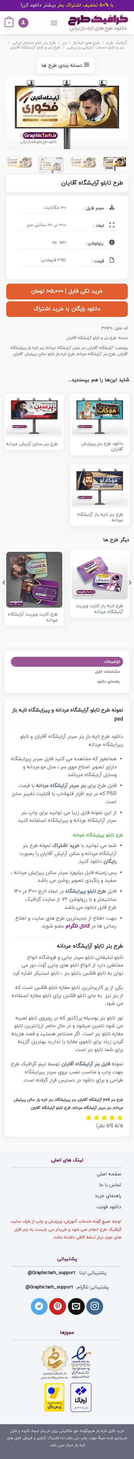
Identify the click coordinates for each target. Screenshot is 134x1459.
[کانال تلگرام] (39, 1306)
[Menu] (54, 22)
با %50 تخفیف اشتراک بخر (67, 5)
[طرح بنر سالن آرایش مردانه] (34, 416)
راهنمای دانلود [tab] (108, 681)
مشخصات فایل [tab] (107, 672)
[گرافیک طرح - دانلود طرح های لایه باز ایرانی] (98, 23)
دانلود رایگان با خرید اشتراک (67, 309)
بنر (64, 43)
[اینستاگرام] (94, 1306)
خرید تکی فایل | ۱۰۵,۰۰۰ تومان (67, 291)
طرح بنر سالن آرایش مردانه (32, 444)
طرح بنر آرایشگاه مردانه (96, 354)
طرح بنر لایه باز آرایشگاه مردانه (100, 518)
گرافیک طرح (117, 43)
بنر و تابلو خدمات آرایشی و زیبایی (95, 47)
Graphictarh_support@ (51, 1272)
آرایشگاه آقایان (100, 348)
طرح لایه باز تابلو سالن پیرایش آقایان (44, 354)
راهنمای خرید (108, 1195)
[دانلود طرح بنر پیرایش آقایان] (100, 416)
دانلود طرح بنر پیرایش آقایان (102, 447)
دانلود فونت (109, 1207)
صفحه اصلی (109, 1174)
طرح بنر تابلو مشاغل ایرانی (34, 43)
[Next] (12, 114)
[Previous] (117, 114)
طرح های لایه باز (86, 43)
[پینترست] (57, 1306)
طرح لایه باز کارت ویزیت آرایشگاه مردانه (99, 609)
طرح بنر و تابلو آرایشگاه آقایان (35, 47)
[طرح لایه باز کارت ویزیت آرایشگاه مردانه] (100, 575)
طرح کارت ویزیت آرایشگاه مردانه (33, 617)
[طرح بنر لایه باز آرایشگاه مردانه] (100, 487)
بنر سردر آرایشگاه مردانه (66, 348)
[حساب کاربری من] (23, 23)
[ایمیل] (76, 1306)
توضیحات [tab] (112, 662)
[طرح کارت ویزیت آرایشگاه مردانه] (34, 580)
